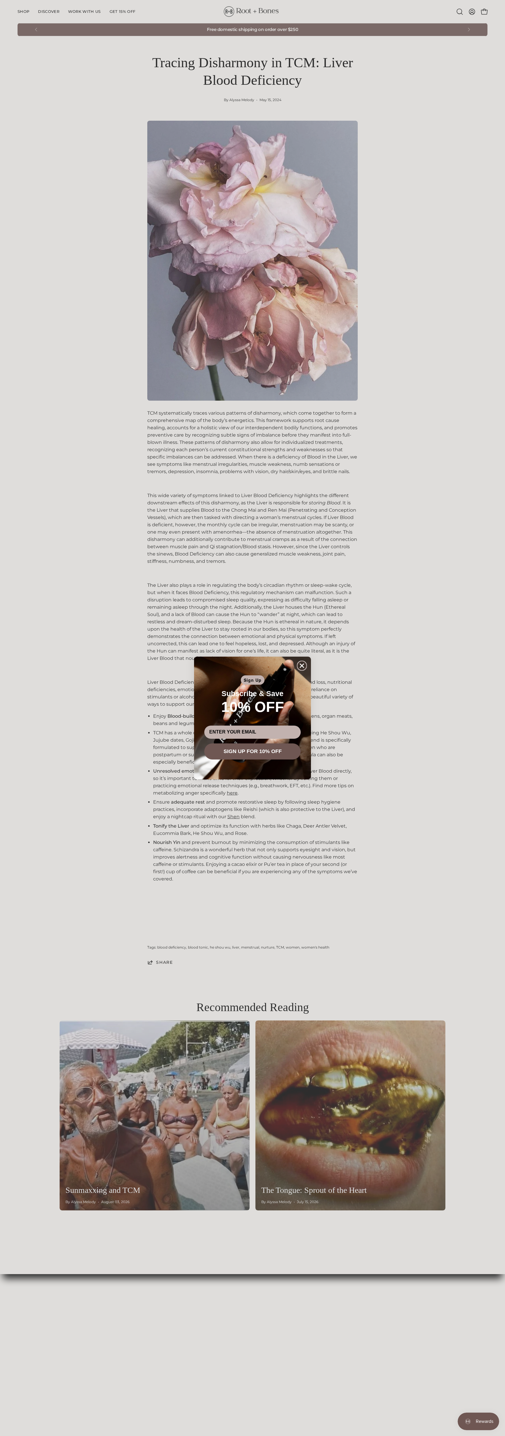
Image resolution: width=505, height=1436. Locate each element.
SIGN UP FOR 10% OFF (253, 751)
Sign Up (253, 680)
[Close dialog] (302, 665)
